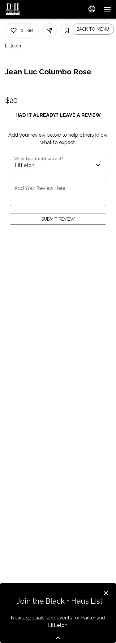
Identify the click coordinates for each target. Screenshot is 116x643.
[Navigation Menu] (107, 9)
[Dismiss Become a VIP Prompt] (105, 593)
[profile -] (92, 9)
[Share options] (49, 30)
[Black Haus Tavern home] (33, 9)
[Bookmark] (67, 30)
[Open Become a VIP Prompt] (58, 637)
